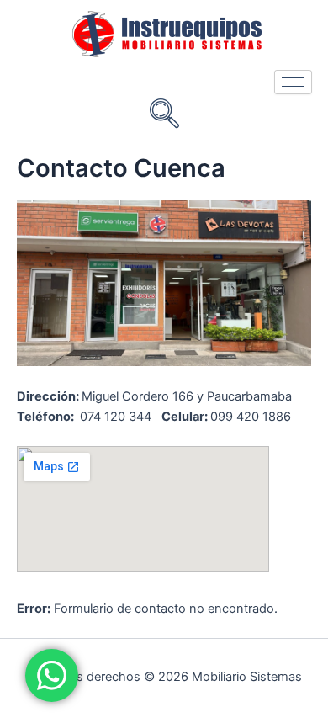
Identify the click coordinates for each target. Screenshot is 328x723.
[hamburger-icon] (293, 82)
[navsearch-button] (164, 115)
